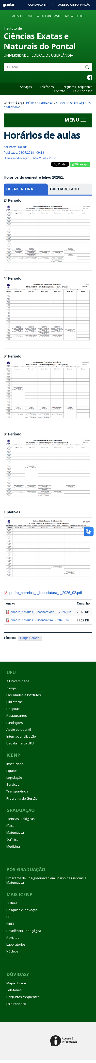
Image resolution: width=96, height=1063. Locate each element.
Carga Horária (29, 638)
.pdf (79, 593)
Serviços (26, 87)
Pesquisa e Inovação (22, 910)
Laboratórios (16, 944)
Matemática (15, 832)
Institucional (15, 764)
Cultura (11, 903)
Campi (11, 688)
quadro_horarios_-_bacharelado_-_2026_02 (41, 612)
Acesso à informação (74, 4)
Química (12, 839)
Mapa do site (74, 16)
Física (10, 825)
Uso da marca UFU (20, 743)
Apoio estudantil (18, 729)
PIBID (10, 923)
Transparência (17, 791)
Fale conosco (16, 1003)
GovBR (7, 3)
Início (30, 103)
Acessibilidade (22, 16)
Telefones (47, 87)
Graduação (45, 103)
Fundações (14, 722)
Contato (59, 91)
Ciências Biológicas (20, 818)
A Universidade (17, 681)
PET (9, 917)
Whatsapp (81, 164)
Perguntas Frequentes (77, 87)
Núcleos (12, 951)
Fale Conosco (82, 91)
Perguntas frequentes (23, 997)
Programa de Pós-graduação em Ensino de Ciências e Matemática (46, 880)
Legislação (14, 777)
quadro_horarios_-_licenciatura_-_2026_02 (42, 593)
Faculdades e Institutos (23, 695)
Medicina (13, 846)
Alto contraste (49, 16)
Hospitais (13, 708)
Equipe (11, 770)
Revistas (12, 937)
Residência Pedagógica (23, 930)
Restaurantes (16, 715)
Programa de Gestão (22, 798)
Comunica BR (37, 4)
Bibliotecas (14, 702)
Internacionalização (21, 736)
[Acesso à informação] (64, 1041)
